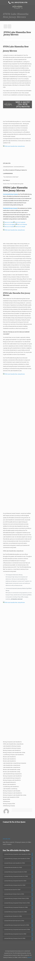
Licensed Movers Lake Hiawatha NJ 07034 (14, 863)
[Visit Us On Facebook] (19, 222)
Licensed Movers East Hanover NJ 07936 (14, 920)
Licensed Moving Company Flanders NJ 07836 (15, 911)
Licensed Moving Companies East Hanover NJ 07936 (17, 929)
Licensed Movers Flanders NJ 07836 (13, 916)
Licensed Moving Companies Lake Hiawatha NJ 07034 (17, 854)
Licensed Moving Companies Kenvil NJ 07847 (15, 880)
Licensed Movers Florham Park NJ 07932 (14, 894)
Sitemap (30, 957)
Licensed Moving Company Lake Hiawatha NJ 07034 (17, 858)
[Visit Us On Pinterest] (21, 224)
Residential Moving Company (10, 208)
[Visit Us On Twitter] (8, 222)
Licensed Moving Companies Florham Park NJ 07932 (17, 903)
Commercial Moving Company (10, 194)
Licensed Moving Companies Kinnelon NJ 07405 (16, 876)
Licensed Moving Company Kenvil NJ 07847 (14, 885)
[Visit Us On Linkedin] (19, 226)
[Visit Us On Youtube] (8, 226)
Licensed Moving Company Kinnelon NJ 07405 (15, 872)
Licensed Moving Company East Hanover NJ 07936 (16, 925)
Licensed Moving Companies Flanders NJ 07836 (16, 907)
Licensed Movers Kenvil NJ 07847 (12, 889)
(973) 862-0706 (6, 163)
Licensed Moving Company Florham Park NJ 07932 (16, 898)
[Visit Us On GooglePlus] (9, 224)
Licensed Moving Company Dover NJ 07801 (14, 938)
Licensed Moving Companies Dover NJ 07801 (15, 934)
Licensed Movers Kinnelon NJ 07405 (13, 867)
